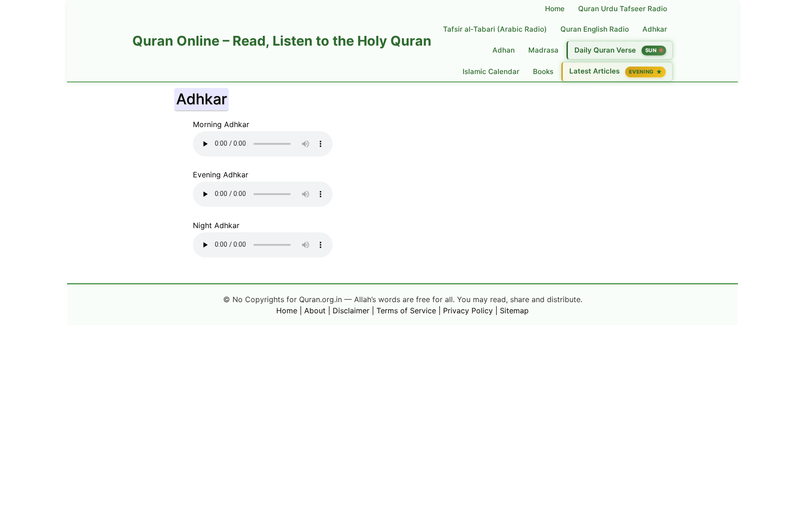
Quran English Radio (594, 29)
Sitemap (514, 310)
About (315, 310)
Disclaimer (351, 310)
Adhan (503, 50)
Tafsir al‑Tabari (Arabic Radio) (495, 29)
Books (543, 71)
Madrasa (543, 50)
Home (555, 8)
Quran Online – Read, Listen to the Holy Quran (281, 41)
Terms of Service (406, 310)
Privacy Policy (468, 310)
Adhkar (654, 29)
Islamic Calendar (491, 71)
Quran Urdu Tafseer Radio (622, 8)
